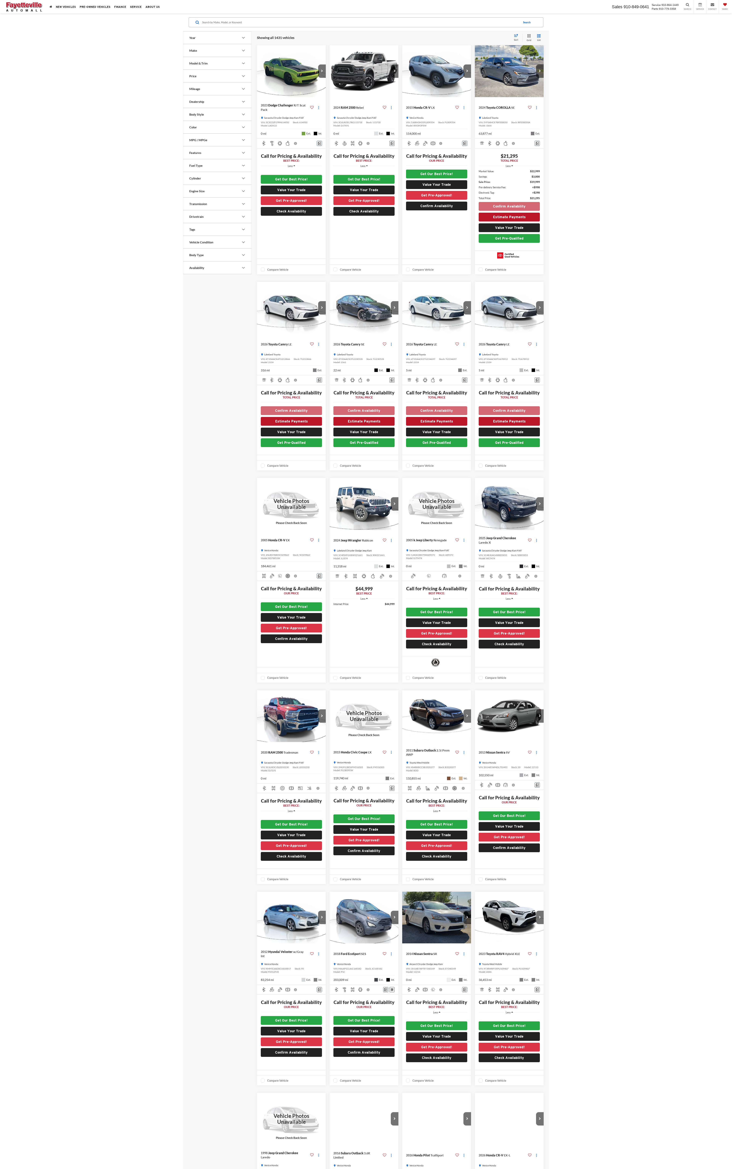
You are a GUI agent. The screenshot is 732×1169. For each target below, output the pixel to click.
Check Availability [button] (291, 211)
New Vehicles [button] (66, 6)
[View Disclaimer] (295, 143)
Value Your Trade (291, 190)
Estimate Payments (509, 217)
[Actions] (318, 107)
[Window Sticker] (392, 989)
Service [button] (136, 6)
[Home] (51, 7)
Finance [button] (120, 6)
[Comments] (319, 143)
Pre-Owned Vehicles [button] (95, 6)
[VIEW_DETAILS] (291, 504)
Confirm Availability (509, 206)
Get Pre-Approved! (291, 200)
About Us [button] (152, 6)
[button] (322, 71)
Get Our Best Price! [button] (291, 179)
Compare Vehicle (277, 269)
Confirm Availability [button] (436, 206)
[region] (291, 171)
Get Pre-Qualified (509, 238)
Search (527, 22)
